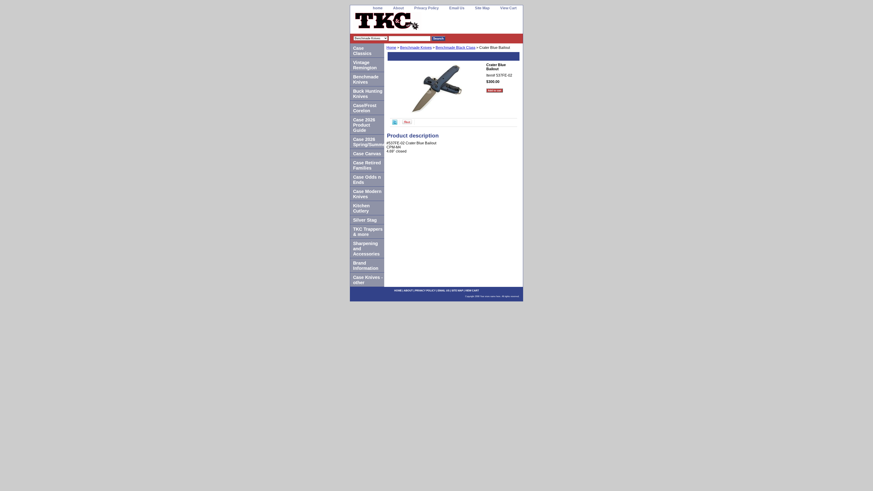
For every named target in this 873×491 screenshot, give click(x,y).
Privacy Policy (426, 8)
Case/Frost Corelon (364, 108)
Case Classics (362, 51)
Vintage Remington (365, 65)
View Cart (508, 8)
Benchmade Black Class (455, 48)
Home (391, 48)
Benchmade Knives (416, 48)
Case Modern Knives (367, 194)
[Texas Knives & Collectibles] (407, 23)
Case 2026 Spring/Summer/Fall (368, 142)
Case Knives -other (368, 280)
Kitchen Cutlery (361, 208)
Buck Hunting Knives (367, 94)
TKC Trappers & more (368, 232)
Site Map (482, 8)
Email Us (456, 8)
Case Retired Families (367, 165)
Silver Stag (365, 220)
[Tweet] (394, 123)
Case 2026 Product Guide (364, 125)
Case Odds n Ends (367, 180)
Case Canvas (367, 153)
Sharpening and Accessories (366, 248)
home (378, 8)
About (398, 8)
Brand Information (365, 266)
